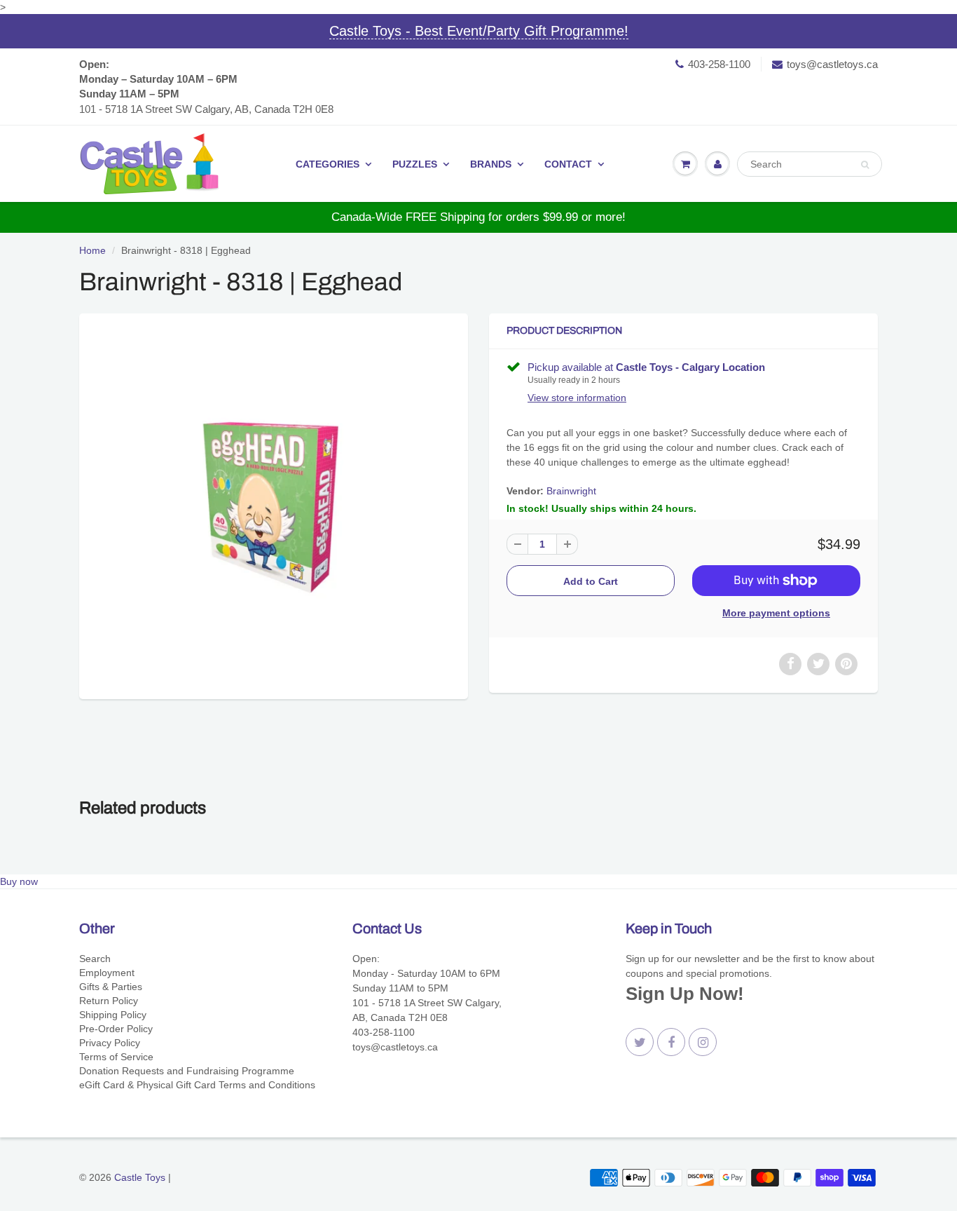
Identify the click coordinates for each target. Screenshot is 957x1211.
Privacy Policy (109, 1042)
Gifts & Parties (110, 986)
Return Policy (108, 1000)
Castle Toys (139, 1177)
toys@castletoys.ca (832, 64)
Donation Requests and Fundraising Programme (186, 1070)
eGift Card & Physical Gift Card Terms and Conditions (197, 1084)
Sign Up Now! (685, 993)
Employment (107, 972)
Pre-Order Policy (116, 1028)
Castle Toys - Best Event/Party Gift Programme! (478, 31)
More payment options (776, 612)
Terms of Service (116, 1056)
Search (95, 958)
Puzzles (414, 164)
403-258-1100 (719, 64)
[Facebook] (671, 1042)
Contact (568, 164)
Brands (490, 164)
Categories (327, 164)
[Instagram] (703, 1042)
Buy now (19, 881)
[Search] (864, 165)
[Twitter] (640, 1042)
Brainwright (571, 490)
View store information (577, 397)
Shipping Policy (112, 1014)
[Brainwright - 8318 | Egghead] (273, 504)
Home (92, 250)
